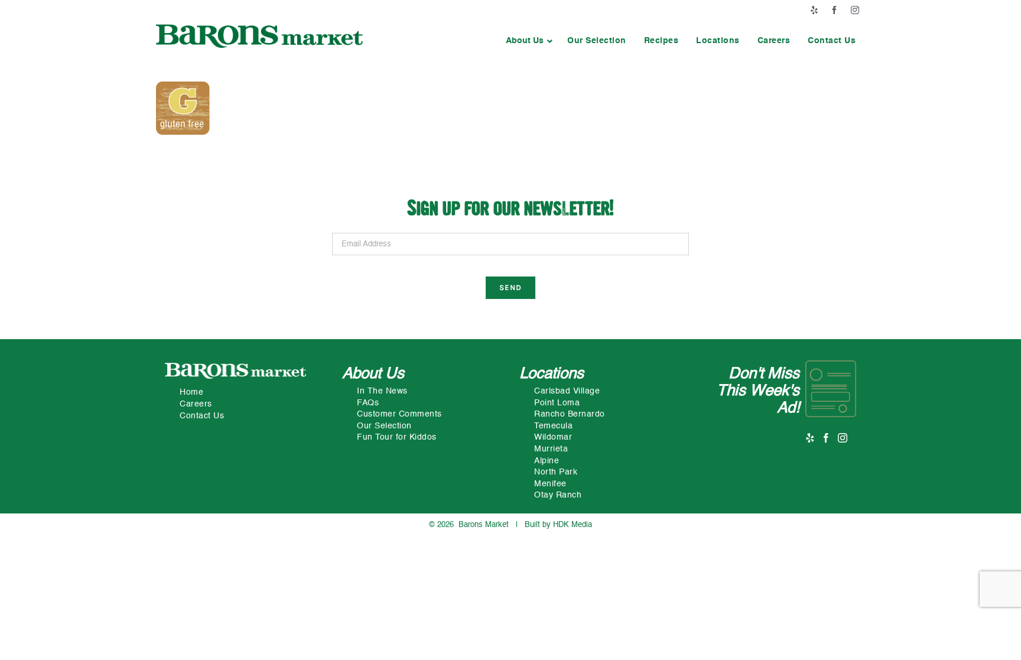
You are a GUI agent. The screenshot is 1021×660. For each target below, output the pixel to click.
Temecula (553, 426)
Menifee (550, 484)
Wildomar (553, 437)
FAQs (368, 403)
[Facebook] (826, 438)
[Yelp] (810, 438)
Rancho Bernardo (569, 414)
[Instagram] (843, 438)
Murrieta (551, 449)
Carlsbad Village (567, 391)
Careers (196, 404)
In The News (382, 391)
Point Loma (557, 403)
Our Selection (384, 426)
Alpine (546, 461)
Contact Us (202, 416)
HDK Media (572, 525)
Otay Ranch (557, 495)
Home (191, 392)
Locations (551, 374)
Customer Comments (399, 414)
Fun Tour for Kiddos (397, 437)
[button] (527, 41)
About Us (373, 374)
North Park (555, 472)
